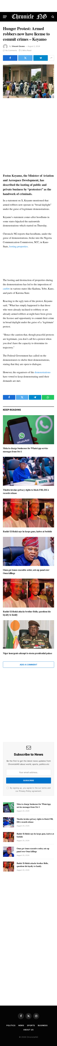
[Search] (52, 16)
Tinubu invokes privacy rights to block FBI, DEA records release (26, 491)
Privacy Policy (25, 791)
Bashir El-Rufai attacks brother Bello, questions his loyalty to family (27, 613)
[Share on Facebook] (10, 58)
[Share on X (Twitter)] (25, 58)
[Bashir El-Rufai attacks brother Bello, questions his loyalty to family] (28, 593)
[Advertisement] (28, 136)
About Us (28, 1030)
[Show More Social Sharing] (51, 58)
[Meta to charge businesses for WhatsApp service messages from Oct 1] (28, 429)
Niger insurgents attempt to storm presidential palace (27, 653)
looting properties (18, 246)
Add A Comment (28, 664)
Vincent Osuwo (18, 46)
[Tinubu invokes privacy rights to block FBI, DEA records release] (28, 471)
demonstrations (43, 372)
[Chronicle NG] (29, 17)
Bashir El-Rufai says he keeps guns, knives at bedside (27, 531)
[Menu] (5, 16)
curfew (6, 288)
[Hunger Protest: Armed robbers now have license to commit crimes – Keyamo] (28, 81)
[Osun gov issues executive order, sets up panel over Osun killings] (28, 551)
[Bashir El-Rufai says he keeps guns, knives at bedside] (28, 513)
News (21, 1025)
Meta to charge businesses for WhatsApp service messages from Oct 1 (25, 449)
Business (43, 1025)
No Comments (11, 50)
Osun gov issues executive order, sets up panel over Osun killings (26, 571)
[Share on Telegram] (40, 58)
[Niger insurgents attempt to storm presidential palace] (28, 634)
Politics (10, 1025)
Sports (31, 1025)
